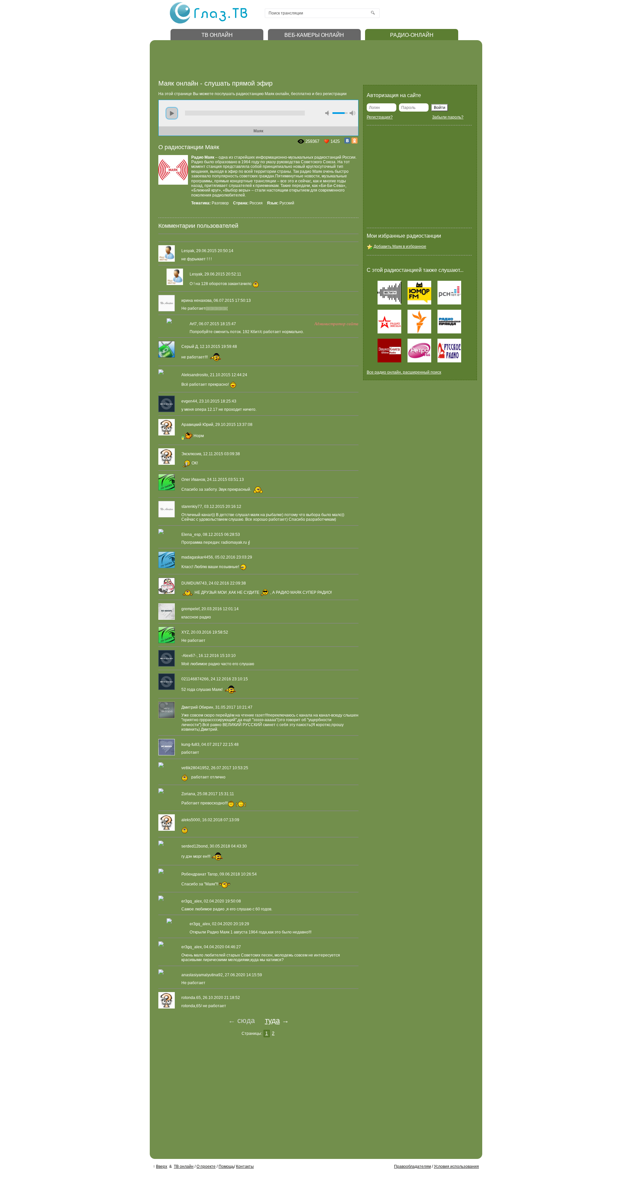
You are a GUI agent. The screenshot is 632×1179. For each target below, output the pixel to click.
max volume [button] (353, 113)
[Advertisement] (278, 62)
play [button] (171, 113)
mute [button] (328, 113)
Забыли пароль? (447, 117)
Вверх (161, 1166)
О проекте (206, 1166)
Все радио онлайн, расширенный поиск (404, 372)
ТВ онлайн (184, 1166)
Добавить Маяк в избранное (400, 246)
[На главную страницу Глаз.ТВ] (208, 22)
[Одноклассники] (354, 141)
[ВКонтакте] (347, 141)
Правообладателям (412, 1166)
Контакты (245, 1166)
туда (272, 1020)
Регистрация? (380, 117)
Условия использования (456, 1166)
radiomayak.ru (234, 542)
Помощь (226, 1166)
